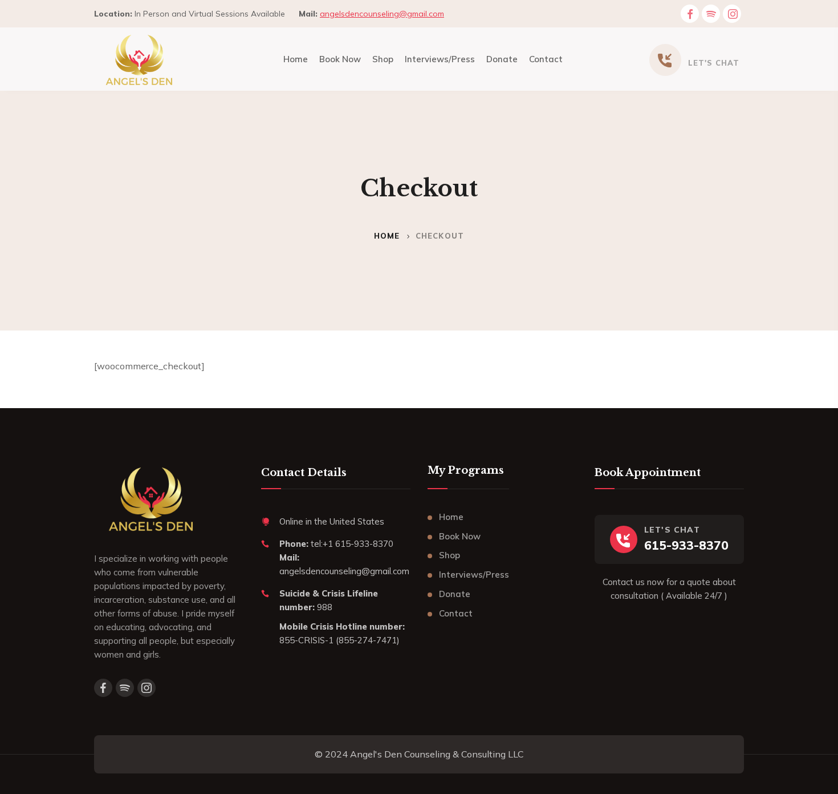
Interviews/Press (474, 574)
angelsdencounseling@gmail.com (382, 14)
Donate (454, 594)
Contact (456, 613)
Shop (449, 555)
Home (387, 235)
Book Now (460, 536)
